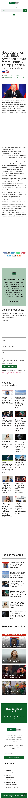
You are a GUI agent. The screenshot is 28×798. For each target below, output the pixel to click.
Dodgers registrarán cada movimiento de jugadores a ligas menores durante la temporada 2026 (7, 467)
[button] (14, 15)
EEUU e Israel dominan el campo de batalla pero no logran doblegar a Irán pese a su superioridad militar (20, 424)
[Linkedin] (16, 7)
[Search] (25, 10)
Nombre (4, 340)
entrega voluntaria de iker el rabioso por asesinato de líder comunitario (7, 400)
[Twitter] (14, 7)
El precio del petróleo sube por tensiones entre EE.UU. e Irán (19, 466)
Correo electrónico (8, 346)
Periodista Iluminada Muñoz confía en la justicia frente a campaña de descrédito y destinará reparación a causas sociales (7, 510)
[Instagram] (12, 7)
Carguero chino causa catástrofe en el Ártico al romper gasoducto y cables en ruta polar (17, 574)
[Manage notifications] (24, 794)
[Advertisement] (14, 32)
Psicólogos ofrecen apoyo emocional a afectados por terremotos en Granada (6, 488)
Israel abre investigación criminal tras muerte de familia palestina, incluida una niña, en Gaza (20, 508)
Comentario (5, 320)
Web (3, 352)
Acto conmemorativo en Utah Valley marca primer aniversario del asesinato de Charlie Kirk (20, 446)
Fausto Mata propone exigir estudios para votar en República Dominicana (19, 488)
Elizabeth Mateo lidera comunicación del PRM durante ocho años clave (7, 444)
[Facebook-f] (5, 717)
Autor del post (14, 301)
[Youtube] (18, 7)
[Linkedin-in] (14, 717)
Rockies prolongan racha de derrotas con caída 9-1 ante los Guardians (7, 421)
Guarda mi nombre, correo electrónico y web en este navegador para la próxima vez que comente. (13, 362)
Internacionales (7, 77)
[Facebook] (10, 7)
